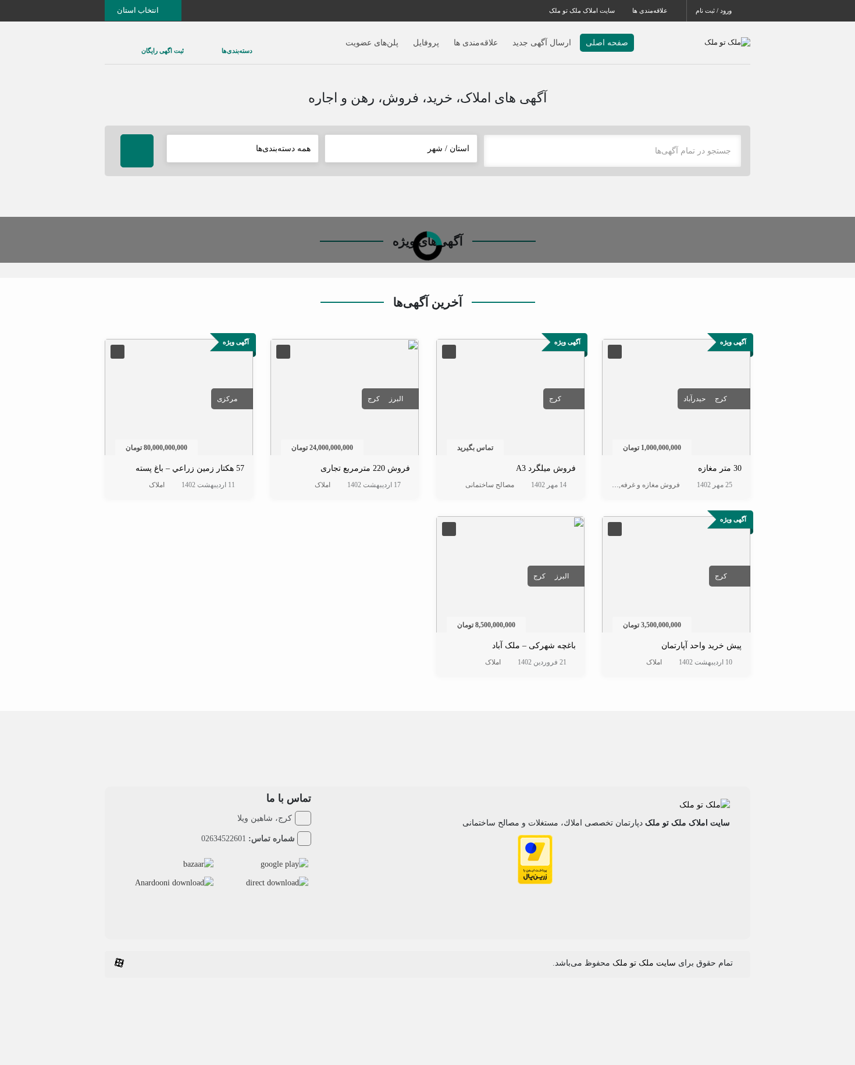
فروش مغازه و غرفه (650, 485)
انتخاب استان (139, 10)
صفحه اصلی (583, 37)
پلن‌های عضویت (348, 37)
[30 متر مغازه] (676, 399)
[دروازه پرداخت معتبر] (535, 859)
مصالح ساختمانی (489, 485)
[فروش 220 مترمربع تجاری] (344, 399)
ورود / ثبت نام (714, 10)
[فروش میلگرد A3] (510, 399)
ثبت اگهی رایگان (151, 44)
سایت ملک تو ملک (644, 963)
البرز (396, 399)
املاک (609, 485)
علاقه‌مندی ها (650, 10)
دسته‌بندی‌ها (202, 44)
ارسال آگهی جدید (518, 37)
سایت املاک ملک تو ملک (582, 10)
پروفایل (403, 37)
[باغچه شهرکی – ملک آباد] (510, 576)
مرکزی (227, 399)
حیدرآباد (694, 399)
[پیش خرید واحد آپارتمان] (676, 576)
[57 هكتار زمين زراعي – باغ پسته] (179, 399)
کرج (721, 399)
